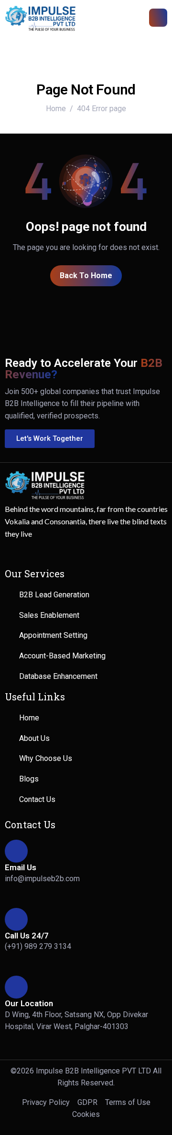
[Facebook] (17, 553)
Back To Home (86, 275)
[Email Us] (16, 851)
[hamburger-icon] (158, 18)
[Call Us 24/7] (16, 919)
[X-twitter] (45, 553)
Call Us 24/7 (27, 935)
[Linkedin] (73, 553)
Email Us (20, 867)
